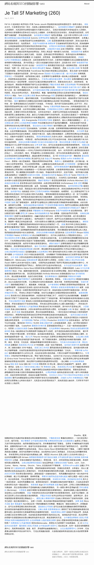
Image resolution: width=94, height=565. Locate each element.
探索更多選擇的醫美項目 (69, 287)
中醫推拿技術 (54, 438)
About (86, 4)
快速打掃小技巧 (75, 87)
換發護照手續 (76, 51)
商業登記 (29, 323)
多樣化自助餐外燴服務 (27, 142)
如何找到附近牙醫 (75, 186)
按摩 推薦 (79, 501)
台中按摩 (80, 131)
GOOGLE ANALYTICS (58, 375)
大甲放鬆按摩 (63, 457)
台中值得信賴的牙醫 (41, 90)
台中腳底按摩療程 (71, 517)
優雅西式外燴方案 (39, 326)
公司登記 (43, 320)
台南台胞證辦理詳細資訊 (15, 252)
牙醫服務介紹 (38, 210)
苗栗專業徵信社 (54, 509)
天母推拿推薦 (14, 230)
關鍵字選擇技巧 (44, 180)
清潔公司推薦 (32, 526)
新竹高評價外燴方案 (69, 90)
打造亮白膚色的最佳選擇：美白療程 (56, 79)
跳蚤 (19, 312)
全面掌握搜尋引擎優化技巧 (69, 208)
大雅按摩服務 (55, 106)
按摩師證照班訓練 (55, 441)
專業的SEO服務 (74, 276)
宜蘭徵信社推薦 (60, 463)
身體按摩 (51, 43)
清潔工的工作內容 (41, 347)
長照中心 (54, 526)
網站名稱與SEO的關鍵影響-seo (25, 3)
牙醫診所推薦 (54, 84)
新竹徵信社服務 (50, 457)
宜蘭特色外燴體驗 (23, 158)
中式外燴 (35, 364)
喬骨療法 (54, 287)
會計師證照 (21, 128)
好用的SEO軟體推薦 (57, 46)
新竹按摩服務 (49, 484)
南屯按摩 (12, 128)
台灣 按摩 (38, 145)
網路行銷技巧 (54, 243)
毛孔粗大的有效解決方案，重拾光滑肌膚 (53, 142)
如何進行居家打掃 (71, 345)
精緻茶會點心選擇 (58, 512)
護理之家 (67, 175)
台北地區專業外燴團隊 (28, 123)
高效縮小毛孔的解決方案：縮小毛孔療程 (60, 73)
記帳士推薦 (42, 509)
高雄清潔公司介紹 (26, 345)
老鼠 (86, 24)
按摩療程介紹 (26, 235)
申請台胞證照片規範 (17, 301)
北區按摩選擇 (71, 232)
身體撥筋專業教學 (36, 457)
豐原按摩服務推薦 (44, 136)
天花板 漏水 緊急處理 (13, 504)
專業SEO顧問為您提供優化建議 (55, 476)
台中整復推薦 (18, 254)
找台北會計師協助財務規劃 (22, 249)
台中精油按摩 (44, 526)
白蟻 (70, 309)
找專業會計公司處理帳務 (28, 306)
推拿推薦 (34, 484)
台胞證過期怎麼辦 (48, 520)
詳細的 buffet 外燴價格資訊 (72, 378)
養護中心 (58, 161)
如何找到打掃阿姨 (73, 257)
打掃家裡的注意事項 (55, 109)
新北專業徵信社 (51, 276)
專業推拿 (47, 367)
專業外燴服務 (62, 87)
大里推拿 (22, 490)
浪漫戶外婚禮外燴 (40, 43)
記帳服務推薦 (55, 90)
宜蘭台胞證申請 (69, 279)
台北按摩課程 (42, 252)
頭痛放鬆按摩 (32, 260)
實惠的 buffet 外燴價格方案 (72, 158)
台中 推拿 (15, 257)
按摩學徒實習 (44, 38)
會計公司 (29, 336)
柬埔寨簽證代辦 (65, 156)
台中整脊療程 (53, 284)
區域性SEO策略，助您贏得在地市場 (42, 175)
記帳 (49, 41)
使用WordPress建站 (71, 465)
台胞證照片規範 (53, 49)
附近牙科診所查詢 (75, 375)
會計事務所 (25, 441)
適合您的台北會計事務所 (43, 125)
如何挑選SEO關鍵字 (66, 27)
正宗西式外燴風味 (42, 191)
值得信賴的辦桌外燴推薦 (34, 205)
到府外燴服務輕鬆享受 (20, 520)
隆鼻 (16, 101)
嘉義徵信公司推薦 (45, 506)
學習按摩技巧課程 (45, 120)
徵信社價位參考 (38, 68)
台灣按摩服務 (51, 372)
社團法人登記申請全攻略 (74, 260)
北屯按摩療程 (55, 328)
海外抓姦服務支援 (42, 213)
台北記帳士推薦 (73, 68)
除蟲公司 (48, 158)
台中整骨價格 (27, 320)
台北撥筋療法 (68, 441)
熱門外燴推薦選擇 (61, 167)
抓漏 (63, 224)
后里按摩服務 (70, 84)
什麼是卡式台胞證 (78, 142)
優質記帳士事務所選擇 (45, 498)
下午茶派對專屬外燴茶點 (54, 205)
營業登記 (8, 76)
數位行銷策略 (74, 457)
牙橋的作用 (9, 293)
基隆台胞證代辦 (46, 323)
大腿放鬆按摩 (20, 468)
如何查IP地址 (16, 191)
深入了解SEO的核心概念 (30, 367)
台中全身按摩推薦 (76, 361)
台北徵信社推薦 (20, 328)
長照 (53, 95)
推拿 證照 (78, 183)
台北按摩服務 (35, 520)
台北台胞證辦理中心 (68, 528)
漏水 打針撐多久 (41, 246)
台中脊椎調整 (70, 164)
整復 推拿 (14, 364)
